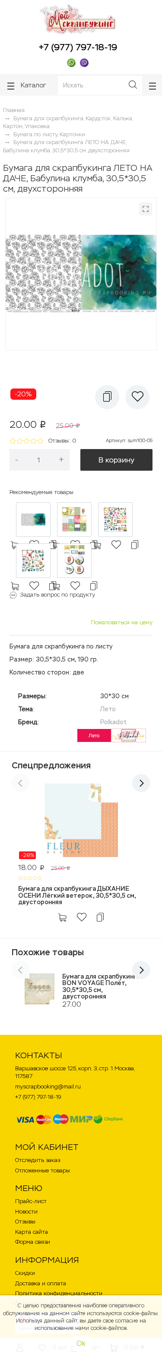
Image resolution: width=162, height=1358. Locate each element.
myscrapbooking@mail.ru (48, 1086)
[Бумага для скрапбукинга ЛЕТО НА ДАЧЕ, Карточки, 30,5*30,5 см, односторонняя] (74, 519)
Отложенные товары (42, 1170)
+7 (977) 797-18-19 (78, 47)
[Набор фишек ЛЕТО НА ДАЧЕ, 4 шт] (74, 560)
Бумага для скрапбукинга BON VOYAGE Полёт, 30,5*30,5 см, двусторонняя (101, 986)
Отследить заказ (37, 1160)
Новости (26, 1211)
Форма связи (32, 1242)
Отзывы (25, 1221)
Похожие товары (48, 952)
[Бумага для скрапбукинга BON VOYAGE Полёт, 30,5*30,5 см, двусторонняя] (39, 989)
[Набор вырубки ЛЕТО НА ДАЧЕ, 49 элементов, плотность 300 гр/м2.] (33, 560)
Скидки (25, 1273)
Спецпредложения (51, 765)
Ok (81, 1343)
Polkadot (113, 722)
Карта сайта (31, 1232)
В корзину (116, 460)
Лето (108, 709)
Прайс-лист (31, 1201)
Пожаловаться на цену (121, 622)
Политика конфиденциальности (58, 1293)
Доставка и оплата (40, 1283)
